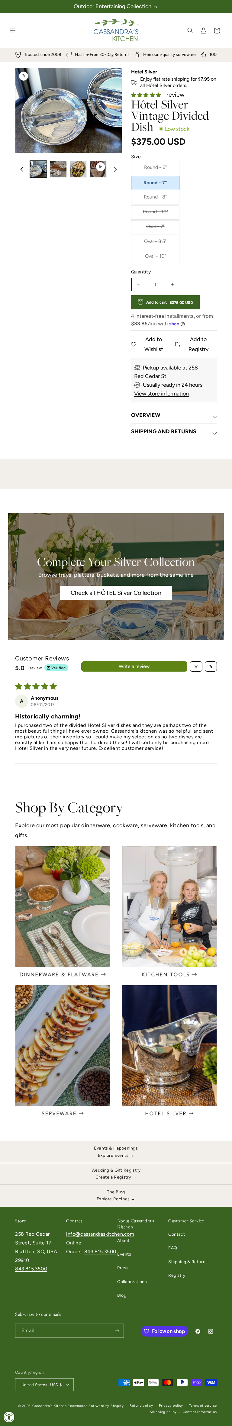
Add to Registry (198, 344)
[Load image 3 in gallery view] (78, 169)
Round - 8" (155, 198)
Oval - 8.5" (155, 242)
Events (124, 1254)
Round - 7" (155, 183)
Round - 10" (155, 213)
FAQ (172, 1247)
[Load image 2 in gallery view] (58, 169)
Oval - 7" (155, 228)
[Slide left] (21, 169)
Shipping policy (163, 1412)
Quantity (141, 272)
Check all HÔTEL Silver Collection (116, 592)
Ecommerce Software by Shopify (96, 1406)
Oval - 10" (155, 257)
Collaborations (132, 1281)
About (123, 1240)
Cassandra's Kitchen (49, 1406)
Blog (121, 1295)
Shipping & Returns (188, 1261)
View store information (161, 393)
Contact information (200, 1412)
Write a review (134, 666)
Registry (176, 1275)
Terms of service (203, 1406)
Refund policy (141, 1406)
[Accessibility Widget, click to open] (9, 1417)
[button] (12, 30)
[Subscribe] (117, 1331)
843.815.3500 (31, 1269)
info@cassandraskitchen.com (100, 1234)
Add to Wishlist (153, 344)
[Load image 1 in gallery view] (38, 169)
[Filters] (196, 666)
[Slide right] (115, 169)
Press (123, 1267)
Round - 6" (155, 168)
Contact (176, 1234)
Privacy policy (171, 1406)
